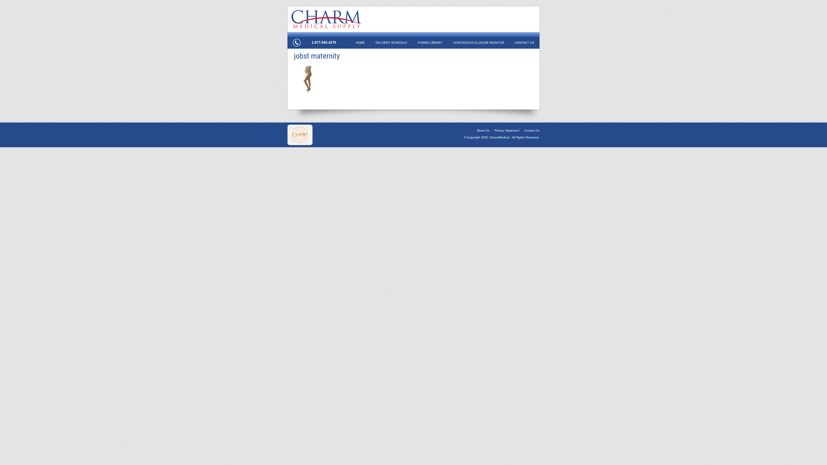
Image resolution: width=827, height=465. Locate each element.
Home (360, 42)
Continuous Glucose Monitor (478, 42)
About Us (483, 130)
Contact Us (524, 42)
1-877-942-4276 (324, 42)
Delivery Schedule (391, 42)
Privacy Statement (506, 130)
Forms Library (430, 42)
